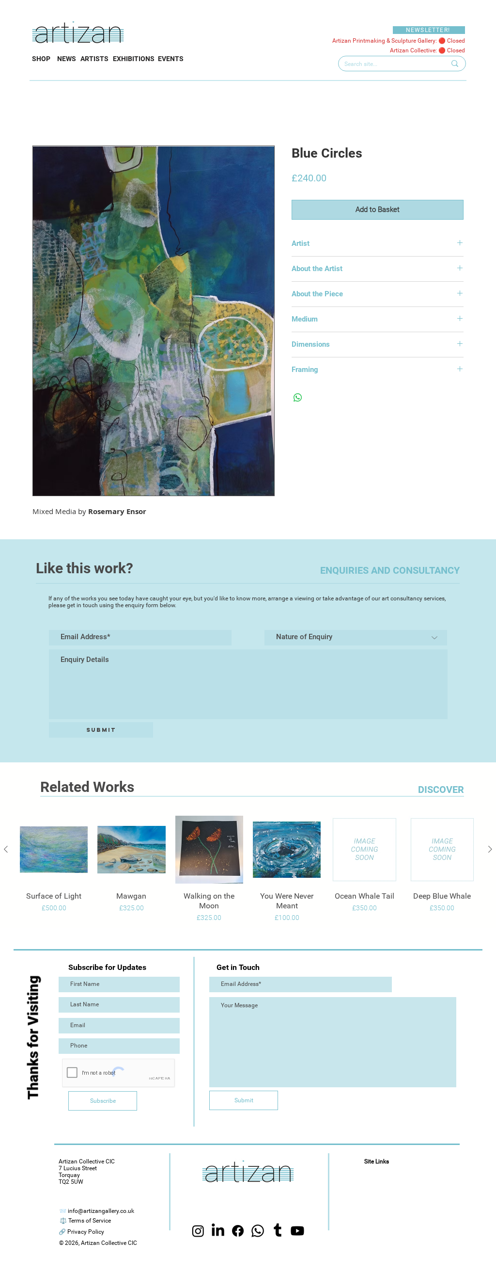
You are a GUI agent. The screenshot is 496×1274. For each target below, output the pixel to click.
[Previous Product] (6, 849)
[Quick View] (54, 850)
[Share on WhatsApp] (298, 397)
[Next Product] (490, 849)
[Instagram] (198, 1231)
